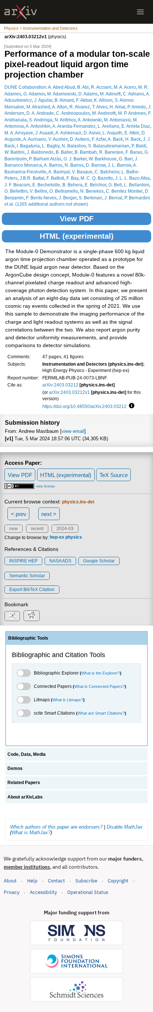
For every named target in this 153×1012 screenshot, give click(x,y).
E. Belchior (95, 184)
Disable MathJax (125, 827)
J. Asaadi (44, 132)
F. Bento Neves (41, 197)
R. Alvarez (79, 106)
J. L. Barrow (119, 165)
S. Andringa (40, 119)
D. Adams (88, 93)
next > (48, 514)
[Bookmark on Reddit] (31, 615)
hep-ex (57, 537)
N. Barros (74, 165)
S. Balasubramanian (108, 145)
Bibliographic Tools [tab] (28, 638)
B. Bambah (86, 152)
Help (32, 881)
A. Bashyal (59, 171)
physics (73, 537)
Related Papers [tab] (23, 782)
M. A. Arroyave (18, 132)
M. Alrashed (38, 106)
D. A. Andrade (40, 113)
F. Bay (72, 178)
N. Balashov (74, 145)
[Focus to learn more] (130, 406)
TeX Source (114, 475)
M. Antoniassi (117, 119)
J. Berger (67, 197)
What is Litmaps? (67, 700)
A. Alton (59, 106)
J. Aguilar (43, 100)
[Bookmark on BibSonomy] (12, 616)
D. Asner (92, 132)
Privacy (11, 892)
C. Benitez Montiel (124, 191)
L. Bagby (50, 145)
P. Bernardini (137, 197)
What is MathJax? (31, 832)
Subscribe (86, 881)
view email (73, 431)
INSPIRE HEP (23, 561)
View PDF (77, 219)
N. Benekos (92, 191)
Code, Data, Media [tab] (26, 754)
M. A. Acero (125, 87)
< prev (18, 514)
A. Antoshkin (38, 126)
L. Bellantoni (136, 184)
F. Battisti (55, 178)
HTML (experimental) (77, 236)
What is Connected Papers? (99, 686)
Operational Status (87, 892)
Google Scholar (99, 561)
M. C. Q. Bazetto (97, 178)
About (10, 881)
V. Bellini (38, 191)
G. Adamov (34, 93)
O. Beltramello (63, 191)
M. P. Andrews (132, 113)
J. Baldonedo (40, 152)
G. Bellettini (15, 191)
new (13, 528)
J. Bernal (113, 197)
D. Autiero (79, 139)
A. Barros (53, 165)
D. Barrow (95, 165)
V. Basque (82, 171)
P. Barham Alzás (45, 158)
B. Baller (64, 152)
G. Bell (115, 184)
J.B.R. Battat (32, 178)
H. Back (133, 139)
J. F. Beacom (17, 184)
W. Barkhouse (103, 158)
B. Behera (72, 184)
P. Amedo (136, 106)
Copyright (118, 881)
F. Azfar (99, 139)
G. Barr (126, 158)
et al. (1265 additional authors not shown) (46, 204)
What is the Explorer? (100, 673)
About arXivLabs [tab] (25, 797)
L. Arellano (108, 126)
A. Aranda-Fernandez (73, 126)
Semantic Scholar (27, 575)
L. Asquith (112, 132)
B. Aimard (64, 100)
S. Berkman (90, 197)
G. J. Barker (75, 158)
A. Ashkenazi (68, 132)
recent (37, 528)
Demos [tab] (15, 768)
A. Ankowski (90, 119)
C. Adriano (133, 93)
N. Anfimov (65, 119)
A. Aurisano (34, 139)
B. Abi (83, 87)
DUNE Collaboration (25, 87)
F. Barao (134, 152)
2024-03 (65, 528)
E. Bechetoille (46, 184)
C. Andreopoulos (73, 113)
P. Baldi (138, 145)
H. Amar (117, 106)
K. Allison (103, 100)
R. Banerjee (111, 152)
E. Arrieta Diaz (135, 126)
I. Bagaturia (28, 145)
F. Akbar (84, 100)
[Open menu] (140, 12)
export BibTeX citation (32, 589)
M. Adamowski (61, 93)
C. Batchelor (107, 171)
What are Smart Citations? (101, 713)
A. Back (115, 139)
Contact (56, 881)
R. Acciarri (101, 87)
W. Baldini (14, 152)
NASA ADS (60, 561)
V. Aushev (58, 139)
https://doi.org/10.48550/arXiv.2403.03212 (84, 406)
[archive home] (20, 12)
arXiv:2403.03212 (60, 384)
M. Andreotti (104, 113)
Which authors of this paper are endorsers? (56, 827)
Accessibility (43, 892)
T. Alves (99, 106)
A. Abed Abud (61, 87)
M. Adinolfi (110, 93)
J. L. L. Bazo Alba (132, 178)
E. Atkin (131, 132)
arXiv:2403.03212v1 (69, 392)
